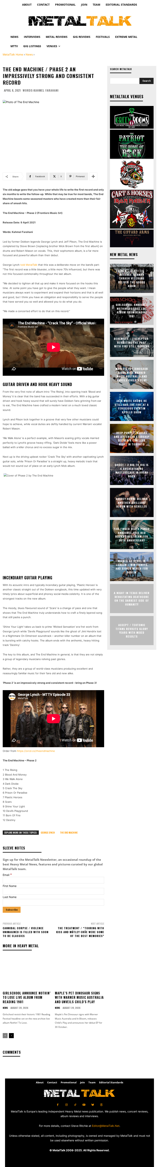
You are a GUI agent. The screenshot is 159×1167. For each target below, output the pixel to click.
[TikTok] (75, 1104)
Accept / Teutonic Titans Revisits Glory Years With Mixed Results (132, 630)
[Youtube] (83, 1104)
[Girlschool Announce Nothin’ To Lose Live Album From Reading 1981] (27, 972)
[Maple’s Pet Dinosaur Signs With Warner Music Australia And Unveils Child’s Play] (79, 972)
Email (7, 874)
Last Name (9, 897)
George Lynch (48, 832)
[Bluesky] (92, 1104)
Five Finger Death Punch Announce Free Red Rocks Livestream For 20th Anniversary (131, 534)
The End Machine (69, 832)
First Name (9, 886)
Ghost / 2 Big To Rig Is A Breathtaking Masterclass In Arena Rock (132, 470)
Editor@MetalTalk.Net (105, 1125)
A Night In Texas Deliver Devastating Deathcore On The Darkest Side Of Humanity (131, 598)
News (29, 54)
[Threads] (101, 1104)
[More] (93, 176)
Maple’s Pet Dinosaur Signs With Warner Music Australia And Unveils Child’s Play (79, 997)
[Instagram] (66, 1104)
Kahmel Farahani (46, 90)
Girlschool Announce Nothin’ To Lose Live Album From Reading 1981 (27, 997)
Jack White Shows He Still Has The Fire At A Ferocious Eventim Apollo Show (132, 406)
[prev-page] (5, 1035)
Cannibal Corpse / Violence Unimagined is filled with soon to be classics (25, 932)
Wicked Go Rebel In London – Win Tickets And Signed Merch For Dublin (132, 566)
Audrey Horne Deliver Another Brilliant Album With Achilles (132, 502)
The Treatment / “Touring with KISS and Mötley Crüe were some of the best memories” (80, 932)
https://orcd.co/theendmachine (36, 750)
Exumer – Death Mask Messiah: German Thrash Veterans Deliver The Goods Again (131, 278)
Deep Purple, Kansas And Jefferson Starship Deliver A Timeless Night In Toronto (131, 438)
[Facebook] (57, 1104)
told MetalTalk (28, 264)
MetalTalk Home (13, 54)
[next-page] (11, 1035)
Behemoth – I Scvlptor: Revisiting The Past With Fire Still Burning (131, 342)
